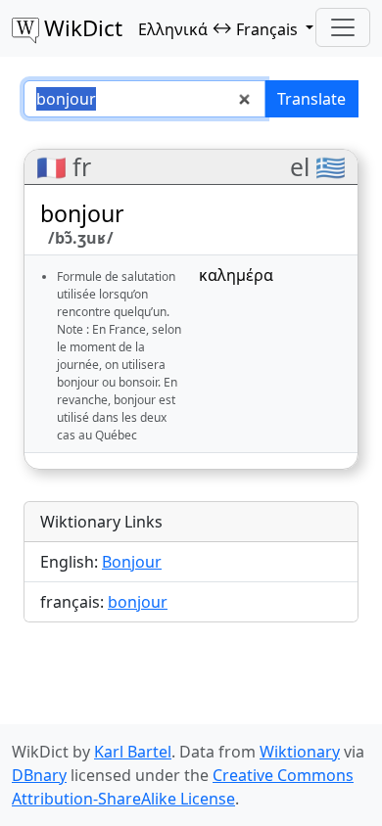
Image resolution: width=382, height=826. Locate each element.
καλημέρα (236, 275)
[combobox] (144, 98)
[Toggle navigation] (342, 27)
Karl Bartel (132, 751)
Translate (311, 99)
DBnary (39, 775)
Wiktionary (300, 751)
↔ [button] (218, 28)
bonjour (137, 602)
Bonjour (132, 562)
